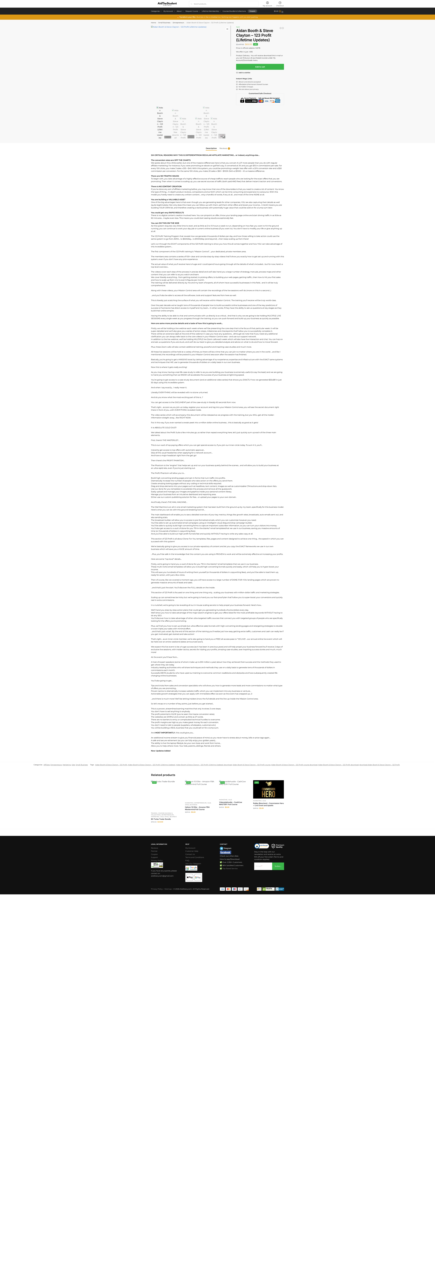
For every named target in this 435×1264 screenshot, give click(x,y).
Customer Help (191, 851)
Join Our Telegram (193, 864)
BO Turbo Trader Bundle (161, 819)
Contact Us (190, 854)
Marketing (67, 765)
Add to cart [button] (166, 827)
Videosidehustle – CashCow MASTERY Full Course (230, 803)
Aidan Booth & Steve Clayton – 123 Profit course (251, 765)
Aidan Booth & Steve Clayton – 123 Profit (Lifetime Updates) (151, 765)
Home (153, 23)
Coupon (154, 854)
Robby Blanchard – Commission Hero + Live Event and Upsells (268, 804)
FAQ (187, 860)
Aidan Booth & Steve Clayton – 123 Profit (111, 765)
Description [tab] (211, 148)
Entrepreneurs (178, 23)
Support (154, 857)
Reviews (154, 848)
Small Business (164, 23)
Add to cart (260, 67)
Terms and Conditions (194, 857)
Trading (154, 813)
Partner (154, 851)
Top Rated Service (230, 868)
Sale (73, 765)
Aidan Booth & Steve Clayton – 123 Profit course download (294, 765)
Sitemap (168, 889)
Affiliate (47, 765)
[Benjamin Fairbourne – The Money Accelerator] (283, 28)
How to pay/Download (230, 859)
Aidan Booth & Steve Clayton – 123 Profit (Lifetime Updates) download (204, 765)
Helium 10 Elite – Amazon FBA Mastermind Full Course (197, 808)
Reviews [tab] (224, 148)
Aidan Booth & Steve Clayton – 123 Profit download (338, 765)
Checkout (280, 6)
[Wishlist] (178, 783)
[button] (279, 11)
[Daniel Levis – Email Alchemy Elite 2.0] (280, 28)
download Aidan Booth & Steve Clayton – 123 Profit (379, 765)
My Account (190, 848)
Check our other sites (229, 856)
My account (267, 6)
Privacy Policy (157, 860)
